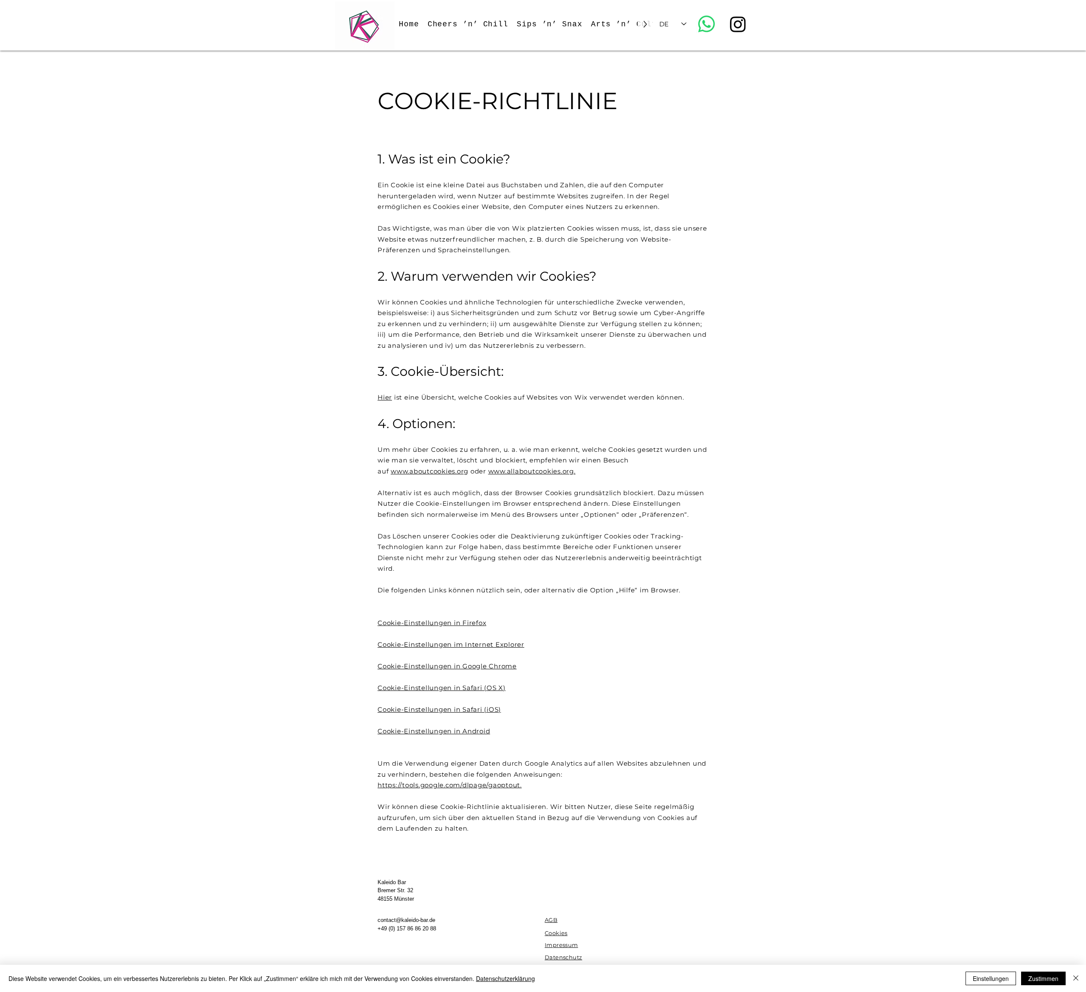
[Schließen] (1076, 978)
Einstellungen (991, 978)
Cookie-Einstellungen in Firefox (432, 623)
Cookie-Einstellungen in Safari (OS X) (442, 688)
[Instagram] (738, 24)
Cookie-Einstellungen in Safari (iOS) (439, 709)
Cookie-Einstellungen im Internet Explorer (451, 644)
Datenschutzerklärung (505, 978)
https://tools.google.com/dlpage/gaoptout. (450, 785)
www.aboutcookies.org (429, 471)
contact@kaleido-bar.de (406, 920)
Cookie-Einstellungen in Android (434, 731)
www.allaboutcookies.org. (532, 471)
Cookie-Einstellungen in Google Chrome (447, 666)
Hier (385, 397)
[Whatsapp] (706, 24)
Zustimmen (1043, 978)
